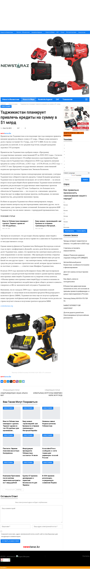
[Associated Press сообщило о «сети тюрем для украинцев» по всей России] (51, 440)
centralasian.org (7, 306)
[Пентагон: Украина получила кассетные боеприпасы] (12, 440)
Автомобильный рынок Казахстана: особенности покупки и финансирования (76, 264)
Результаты (69, 231)
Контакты (86, 556)
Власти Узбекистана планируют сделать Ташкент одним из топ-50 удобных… (15, 223)
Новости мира (50, 32)
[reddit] (14, 381)
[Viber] (17, 381)
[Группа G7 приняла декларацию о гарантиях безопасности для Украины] (31, 467)
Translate (78, 175)
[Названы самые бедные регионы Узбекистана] (51, 413)
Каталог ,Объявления (23, 32)
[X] (11, 381)
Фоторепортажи (71, 32)
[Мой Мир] (8, 381)
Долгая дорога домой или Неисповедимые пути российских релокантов (76, 315)
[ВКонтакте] (2, 381)
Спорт (62, 32)
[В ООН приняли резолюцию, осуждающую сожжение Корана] (51, 467)
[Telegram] (23, 381)
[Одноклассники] (5, 381)
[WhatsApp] (20, 381)
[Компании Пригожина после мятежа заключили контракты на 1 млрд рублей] (12, 467)
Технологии (81, 32)
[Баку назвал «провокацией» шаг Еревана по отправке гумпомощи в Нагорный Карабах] (31, 413)
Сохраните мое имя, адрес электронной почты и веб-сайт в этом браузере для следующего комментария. (29, 535)
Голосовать (81, 231)
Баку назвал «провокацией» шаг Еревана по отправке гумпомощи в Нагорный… (48, 223)
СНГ (57, 32)
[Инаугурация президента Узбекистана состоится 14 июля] (31, 440)
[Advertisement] (45, 15)
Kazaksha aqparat (37, 32)
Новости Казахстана (7, 32)
